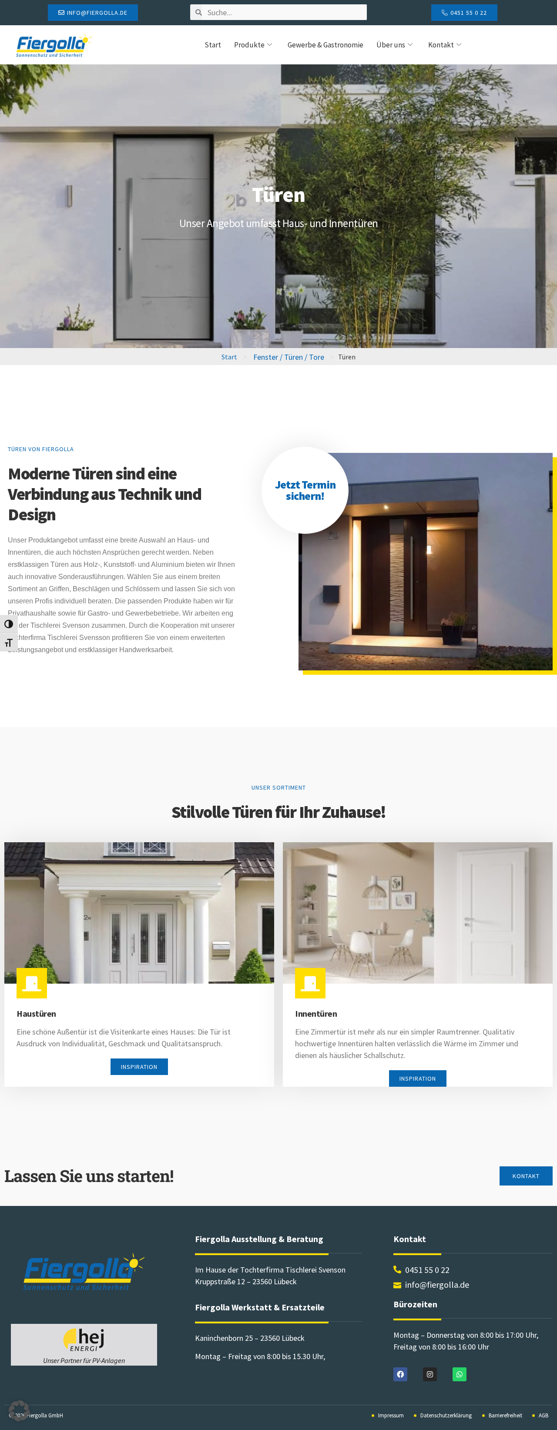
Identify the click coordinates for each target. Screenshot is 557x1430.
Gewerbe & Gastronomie (325, 45)
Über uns (390, 45)
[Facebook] (400, 1374)
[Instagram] (430, 1374)
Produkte (249, 45)
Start (213, 45)
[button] (19, 1411)
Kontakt (441, 45)
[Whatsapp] (459, 1374)
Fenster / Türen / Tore (288, 357)
